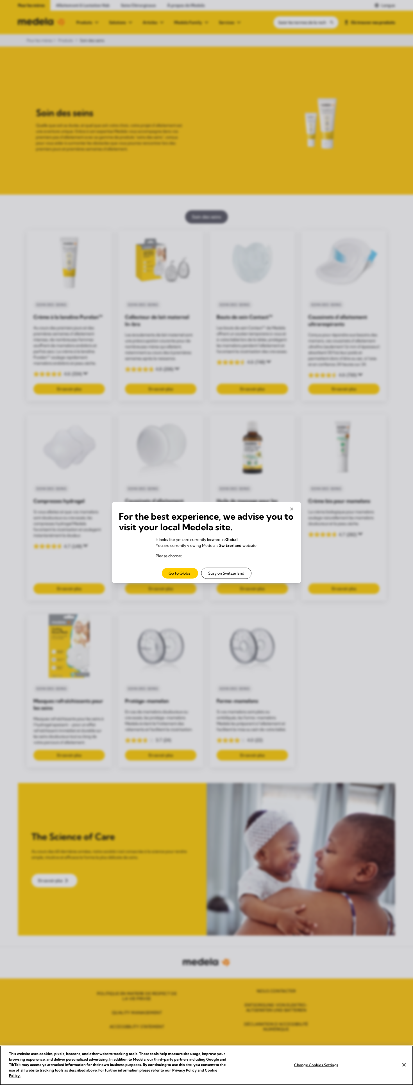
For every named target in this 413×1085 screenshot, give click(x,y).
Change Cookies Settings (316, 1064)
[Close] (404, 1065)
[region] (206, 1065)
